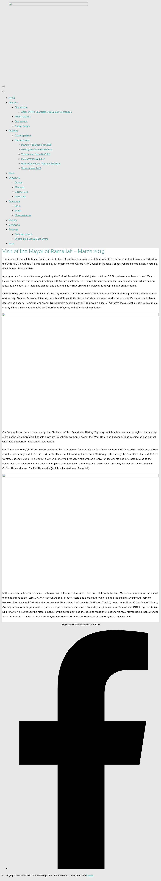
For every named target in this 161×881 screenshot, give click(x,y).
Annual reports (22, 126)
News (12, 173)
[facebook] (84, 868)
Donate (18, 182)
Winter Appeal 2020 (31, 168)
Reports (13, 220)
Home (12, 97)
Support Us (14, 177)
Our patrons (21, 121)
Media (18, 210)
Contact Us (14, 224)
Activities (13, 130)
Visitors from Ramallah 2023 (35, 154)
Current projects (23, 135)
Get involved (21, 191)
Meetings (19, 187)
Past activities (22, 140)
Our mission (21, 107)
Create (89, 875)
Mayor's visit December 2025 (36, 144)
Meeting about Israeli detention (36, 149)
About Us (13, 102)
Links (17, 206)
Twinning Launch (23, 234)
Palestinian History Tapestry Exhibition (40, 163)
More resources (23, 215)
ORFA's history (23, 116)
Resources (14, 201)
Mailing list (20, 196)
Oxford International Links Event (31, 238)
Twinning (13, 229)
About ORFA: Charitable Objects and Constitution (46, 111)
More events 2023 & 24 (33, 159)
